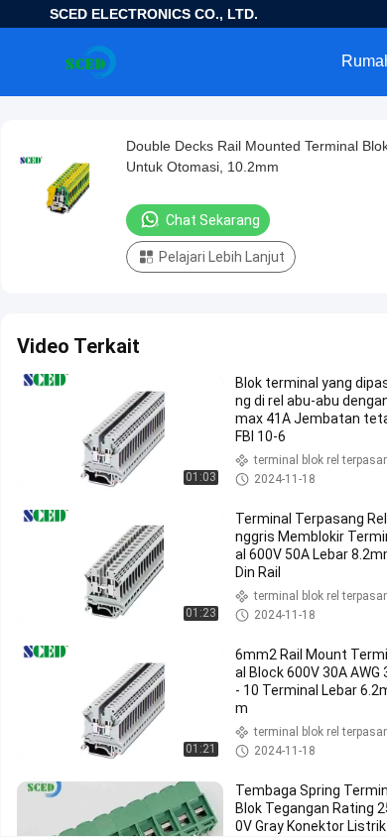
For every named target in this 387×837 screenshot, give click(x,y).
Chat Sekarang (213, 220)
